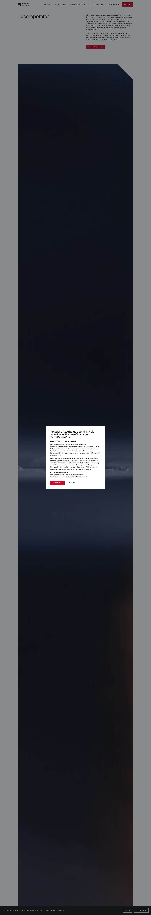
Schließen (71, 483)
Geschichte (56, 483)
